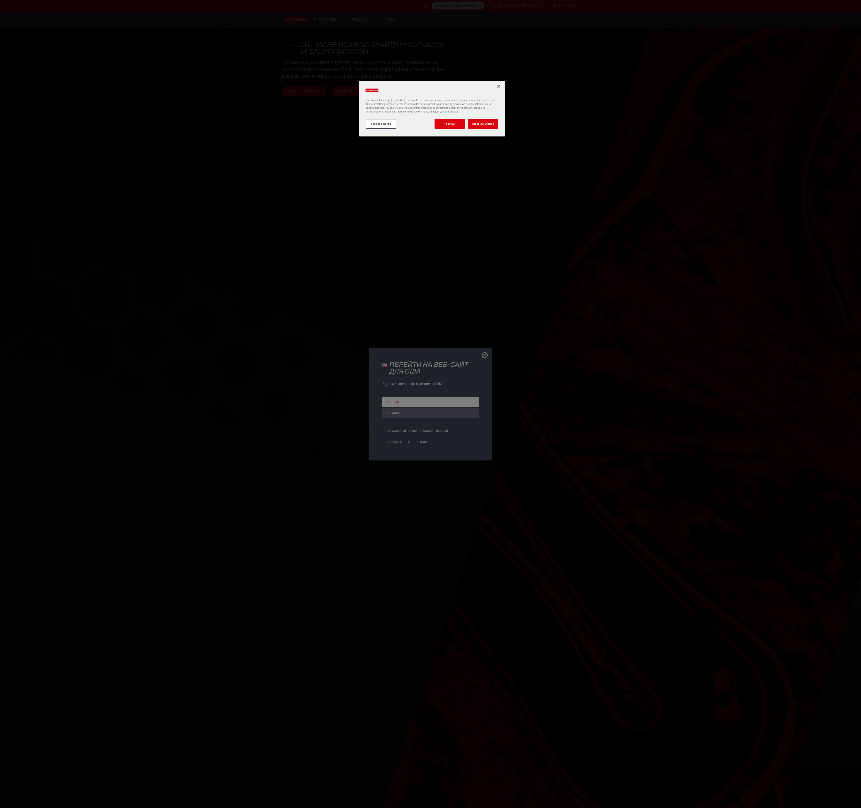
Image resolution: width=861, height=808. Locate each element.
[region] (432, 108)
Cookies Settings (381, 123)
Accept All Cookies (483, 123)
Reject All (449, 123)
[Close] (499, 86)
